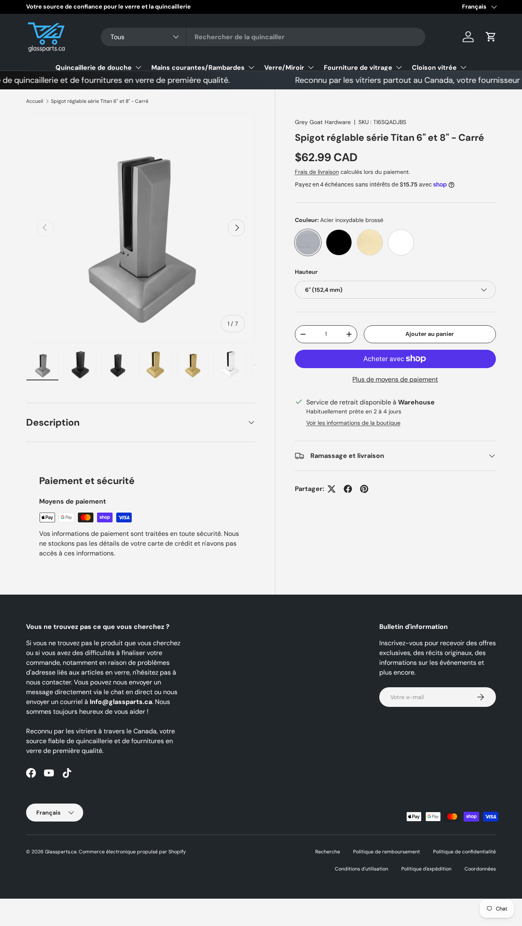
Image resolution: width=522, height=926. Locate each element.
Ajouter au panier (429, 334)
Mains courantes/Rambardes (198, 67)
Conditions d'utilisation (361, 869)
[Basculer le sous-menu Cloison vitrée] (463, 67)
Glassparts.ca (61, 851)
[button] (491, 37)
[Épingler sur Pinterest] (364, 489)
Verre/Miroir (284, 67)
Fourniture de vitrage (358, 67)
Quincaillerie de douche (93, 67)
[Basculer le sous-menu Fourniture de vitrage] (399, 67)
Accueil (34, 101)
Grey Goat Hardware (323, 122)
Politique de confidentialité (464, 851)
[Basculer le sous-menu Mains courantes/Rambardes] (251, 67)
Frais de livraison (317, 171)
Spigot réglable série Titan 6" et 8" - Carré (99, 101)
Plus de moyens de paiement (395, 379)
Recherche (327, 851)
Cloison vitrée (434, 67)
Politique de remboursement (386, 851)
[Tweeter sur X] (331, 489)
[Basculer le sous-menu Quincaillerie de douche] (138, 67)
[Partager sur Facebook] (348, 489)
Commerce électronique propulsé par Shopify (132, 851)
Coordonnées (480, 869)
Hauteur (306, 271)
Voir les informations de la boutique (353, 422)
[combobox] (263, 37)
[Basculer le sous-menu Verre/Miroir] (311, 67)
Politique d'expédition (426, 869)
